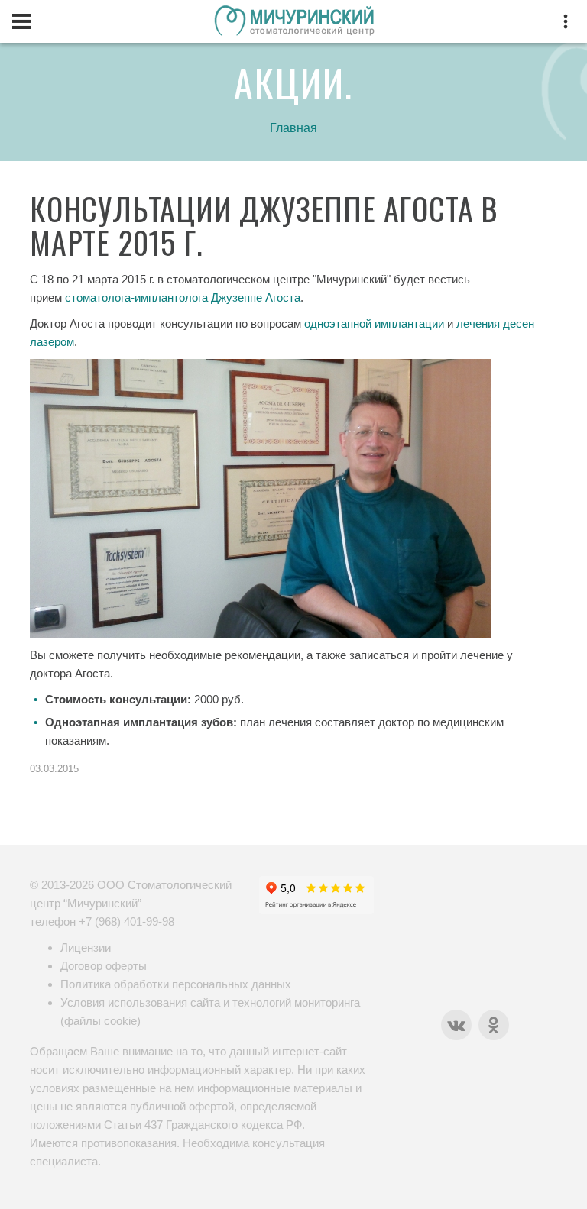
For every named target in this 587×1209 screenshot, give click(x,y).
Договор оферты (103, 965)
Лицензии (85, 947)
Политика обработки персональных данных (175, 984)
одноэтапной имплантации (374, 323)
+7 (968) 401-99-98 (126, 921)
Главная (293, 127)
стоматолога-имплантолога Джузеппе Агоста (182, 297)
